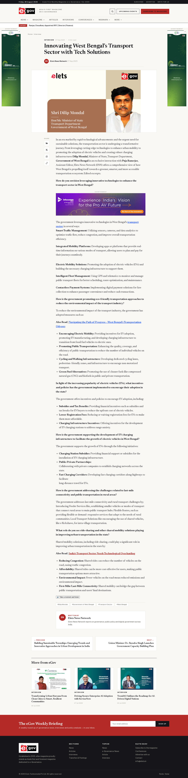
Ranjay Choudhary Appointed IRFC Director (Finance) (51, 25)
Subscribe (138, 2)
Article (105, 755)
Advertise (150, 2)
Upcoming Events (128, 11)
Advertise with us (142, 755)
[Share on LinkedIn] (46, 143)
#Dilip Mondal (63, 604)
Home (30, 34)
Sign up (162, 724)
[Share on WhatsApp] (46, 156)
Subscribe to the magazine (146, 748)
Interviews (68, 20)
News (23, 20)
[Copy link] (46, 163)
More (117, 20)
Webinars (103, 20)
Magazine (37, 20)
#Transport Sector (105, 604)
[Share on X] (46, 150)
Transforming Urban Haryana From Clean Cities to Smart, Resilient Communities (49, 699)
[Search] (112, 11)
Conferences (85, 20)
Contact (138, 758)
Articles (53, 20)
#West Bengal (122, 604)
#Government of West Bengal (83, 604)
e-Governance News (110, 751)
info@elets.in (140, 761)
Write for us (163, 2)
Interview (37, 34)
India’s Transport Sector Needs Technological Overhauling (102, 553)
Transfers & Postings (78, 758)
